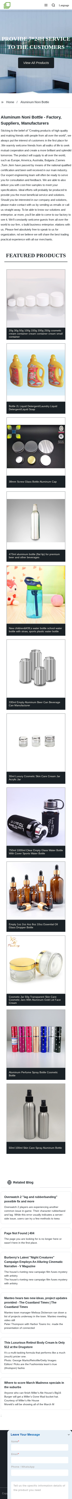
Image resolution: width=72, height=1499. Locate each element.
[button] (46, 5)
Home (10, 102)
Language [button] (64, 5)
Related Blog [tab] (23, 1182)
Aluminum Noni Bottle (34, 102)
